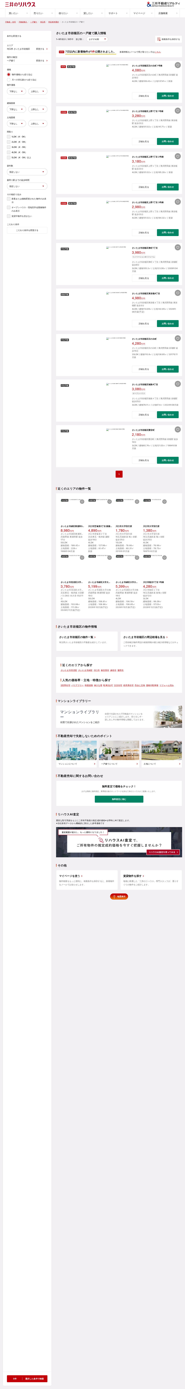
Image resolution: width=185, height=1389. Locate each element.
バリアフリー (77, 685)
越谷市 (113, 670)
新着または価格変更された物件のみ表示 (29, 200)
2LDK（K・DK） (19, 142)
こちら (158, 52)
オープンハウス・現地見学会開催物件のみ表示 (29, 209)
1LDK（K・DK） (19, 136)
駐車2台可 (108, 685)
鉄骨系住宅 (128, 685)
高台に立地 (140, 685)
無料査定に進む (119, 799)
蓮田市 (121, 670)
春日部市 (105, 670)
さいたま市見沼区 (69, 670)
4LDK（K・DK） (19, 152)
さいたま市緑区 (85, 670)
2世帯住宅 (65, 685)
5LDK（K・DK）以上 (21, 157)
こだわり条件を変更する (27, 230)
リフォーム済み (167, 685)
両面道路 (89, 685)
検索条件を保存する (171, 39)
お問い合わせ (168, 95)
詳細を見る (144, 96)
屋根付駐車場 (152, 685)
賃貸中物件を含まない (22, 216)
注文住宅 (118, 685)
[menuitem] (17, 13)
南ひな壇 (98, 685)
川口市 (97, 670)
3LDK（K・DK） (19, 147)
